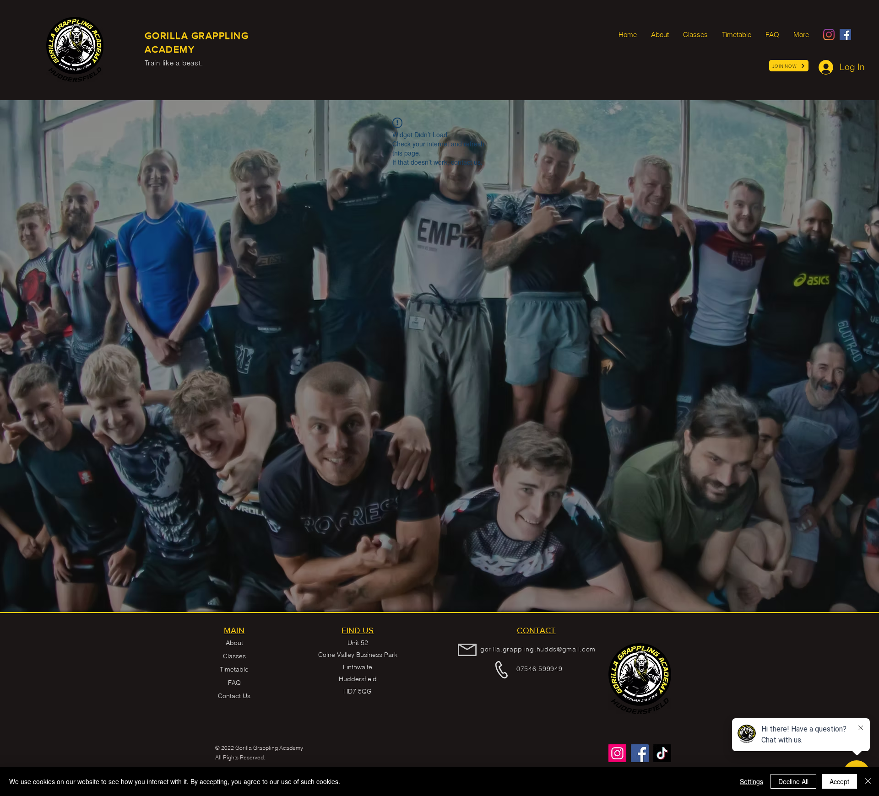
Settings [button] (751, 781)
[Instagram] (829, 34)
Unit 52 (357, 643)
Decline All (793, 781)
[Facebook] (845, 34)
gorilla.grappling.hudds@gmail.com (538, 649)
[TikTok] (662, 753)
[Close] (868, 781)
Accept (839, 781)
